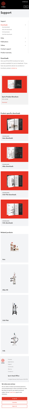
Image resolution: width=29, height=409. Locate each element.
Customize (14, 402)
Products (10, 359)
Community (10, 366)
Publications (4, 41)
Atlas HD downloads (7, 29)
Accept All (14, 398)
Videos (3, 45)
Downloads (4, 25)
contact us (14, 68)
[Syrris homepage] (3, 4)
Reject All (14, 406)
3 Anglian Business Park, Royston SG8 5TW (18, 379)
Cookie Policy (13, 392)
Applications (11, 362)
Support (3, 21)
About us (10, 369)
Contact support (6, 49)
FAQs (2, 38)
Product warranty (6, 52)
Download (4, 102)
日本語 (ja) (25, 1)
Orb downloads (6, 32)
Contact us (10, 371)
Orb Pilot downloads (7, 34)
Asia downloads (6, 27)
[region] (14, 395)
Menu (26, 6)
